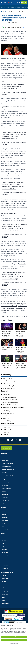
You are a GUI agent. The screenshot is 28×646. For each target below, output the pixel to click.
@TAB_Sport (12, 84)
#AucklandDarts (17, 86)
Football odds (6, 394)
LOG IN (18, 2)
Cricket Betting (6, 421)
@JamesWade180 (15, 132)
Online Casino (6, 429)
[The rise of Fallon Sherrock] (7, 342)
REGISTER (23, 2)
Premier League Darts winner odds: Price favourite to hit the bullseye (20, 333)
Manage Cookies (14, 643)
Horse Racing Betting (8, 381)
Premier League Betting (9, 397)
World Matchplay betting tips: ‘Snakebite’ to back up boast (21, 349)
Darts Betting (6, 416)
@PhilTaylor (21, 224)
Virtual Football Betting (9, 404)
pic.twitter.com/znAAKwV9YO (10, 231)
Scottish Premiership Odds (10, 402)
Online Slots (6, 434)
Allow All (14, 637)
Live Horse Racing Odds (9, 386)
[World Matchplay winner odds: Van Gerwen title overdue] (7, 358)
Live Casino (5, 432)
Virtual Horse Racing (8, 388)
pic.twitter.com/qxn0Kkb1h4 (9, 88)
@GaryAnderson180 (10, 274)
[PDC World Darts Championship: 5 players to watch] (7, 326)
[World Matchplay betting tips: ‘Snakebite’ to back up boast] (21, 342)
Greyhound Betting (8, 413)
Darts (6, 12)
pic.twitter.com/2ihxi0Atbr (9, 189)
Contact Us (7, 448)
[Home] (1, 12)
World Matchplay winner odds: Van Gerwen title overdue (7, 365)
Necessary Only (14, 640)
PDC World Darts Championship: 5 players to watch (7, 333)
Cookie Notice (13, 631)
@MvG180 (8, 184)
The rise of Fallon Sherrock (7, 348)
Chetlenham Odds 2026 (9, 378)
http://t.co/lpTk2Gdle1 (8, 229)
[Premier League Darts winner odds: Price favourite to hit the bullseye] (21, 326)
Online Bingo (6, 427)
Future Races (6, 383)
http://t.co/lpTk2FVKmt (8, 187)
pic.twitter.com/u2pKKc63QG (10, 279)
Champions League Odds (9, 399)
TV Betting (5, 418)
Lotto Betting (6, 411)
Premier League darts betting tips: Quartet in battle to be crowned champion (21, 365)
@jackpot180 (18, 272)
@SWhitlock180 (9, 226)
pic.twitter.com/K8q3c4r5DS (9, 139)
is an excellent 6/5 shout (8, 203)
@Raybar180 (20, 182)
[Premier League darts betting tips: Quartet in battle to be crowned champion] (21, 358)
